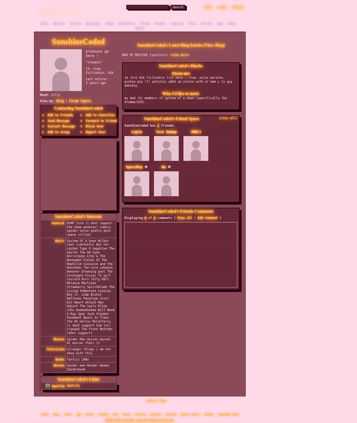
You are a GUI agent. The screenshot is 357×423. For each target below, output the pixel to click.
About (140, 27)
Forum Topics (80, 99)
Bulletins (126, 22)
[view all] (228, 116)
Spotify (57, 384)
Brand (90, 412)
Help (208, 6)
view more (179, 53)
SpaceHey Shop (228, 412)
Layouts (177, 22)
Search (177, 6)
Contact (171, 412)
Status (209, 412)
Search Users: (112, 6)
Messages (93, 22)
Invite (206, 22)
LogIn (222, 6)
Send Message (58, 119)
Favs (192, 22)
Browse (59, 22)
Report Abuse (190, 412)
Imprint (155, 412)
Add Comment (208, 216)
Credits (103, 412)
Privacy (140, 412)
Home (44, 22)
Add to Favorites (99, 113)
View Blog (214, 43)
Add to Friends (59, 113)
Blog (109, 22)
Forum (144, 22)
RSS (115, 412)
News (57, 412)
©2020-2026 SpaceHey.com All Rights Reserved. (139, 418)
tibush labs (156, 399)
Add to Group (58, 130)
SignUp (237, 6)
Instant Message (60, 124)
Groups (159, 22)
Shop (231, 22)
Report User (95, 130)
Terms (126, 412)
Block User (94, 124)
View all (184, 216)
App (220, 22)
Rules (68, 412)
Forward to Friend (100, 119)
